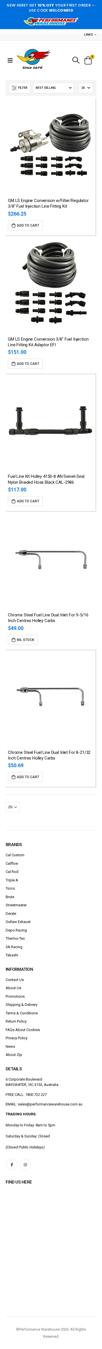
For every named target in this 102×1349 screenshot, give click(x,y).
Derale (11, 913)
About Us (13, 988)
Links (88, 34)
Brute (10, 897)
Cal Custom (15, 855)
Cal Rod (12, 872)
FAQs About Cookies (23, 1030)
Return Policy (16, 1021)
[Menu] (10, 60)
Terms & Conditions (22, 1013)
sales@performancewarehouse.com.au (50, 1104)
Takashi (12, 955)
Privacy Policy (16, 1038)
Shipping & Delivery (21, 1004)
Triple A (12, 880)
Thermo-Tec (15, 938)
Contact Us (15, 980)
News (10, 1046)
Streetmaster (16, 905)
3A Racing (14, 947)
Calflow (12, 863)
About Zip (14, 1055)
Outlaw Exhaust (18, 922)
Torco (10, 888)
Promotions (15, 996)
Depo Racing (16, 930)
